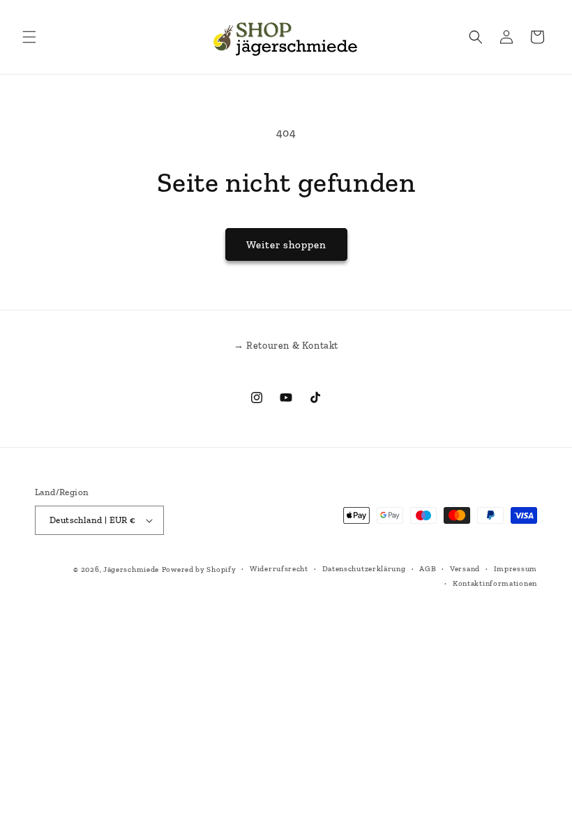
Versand (465, 568)
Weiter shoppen (286, 245)
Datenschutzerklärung (364, 568)
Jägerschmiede (131, 569)
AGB (427, 568)
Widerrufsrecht (279, 568)
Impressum (515, 568)
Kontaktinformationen (495, 583)
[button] (29, 37)
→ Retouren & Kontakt (286, 346)
